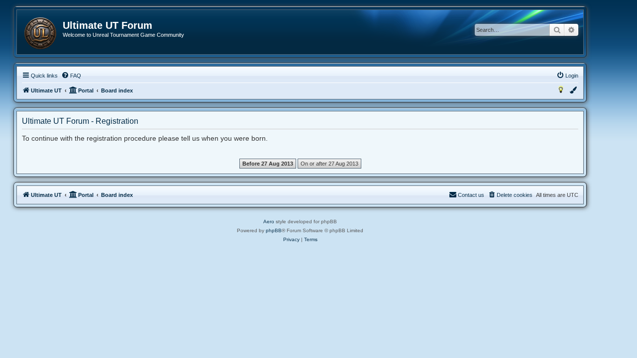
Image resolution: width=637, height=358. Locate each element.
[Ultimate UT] (40, 33)
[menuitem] (71, 76)
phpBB (274, 230)
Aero (268, 221)
